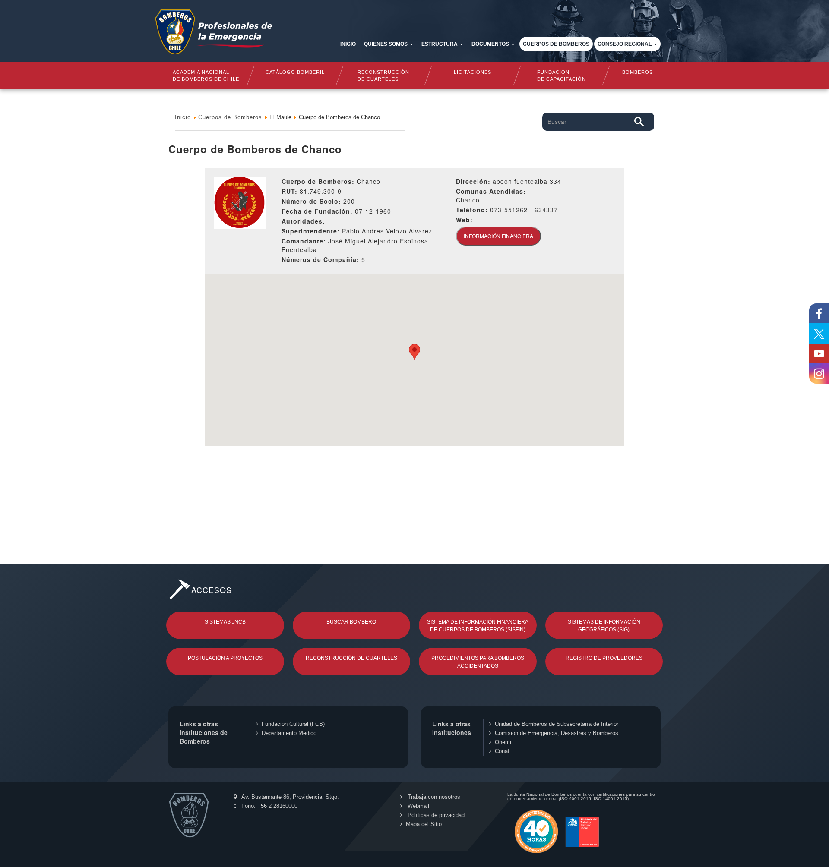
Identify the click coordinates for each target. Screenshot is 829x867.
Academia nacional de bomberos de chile (206, 75)
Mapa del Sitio (424, 824)
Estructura (440, 44)
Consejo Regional (625, 44)
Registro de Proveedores (604, 658)
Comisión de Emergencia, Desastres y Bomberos (556, 733)
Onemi (503, 742)
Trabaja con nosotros (433, 797)
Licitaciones (472, 72)
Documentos (490, 44)
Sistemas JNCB (225, 622)
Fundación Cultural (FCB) (293, 724)
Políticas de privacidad (435, 815)
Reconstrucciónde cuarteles (384, 75)
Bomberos (637, 72)
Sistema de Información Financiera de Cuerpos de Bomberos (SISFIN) (477, 626)
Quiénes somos (386, 44)
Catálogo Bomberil (294, 72)
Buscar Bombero (351, 622)
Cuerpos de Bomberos (556, 44)
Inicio (348, 44)
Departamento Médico (289, 733)
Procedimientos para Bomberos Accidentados (477, 662)
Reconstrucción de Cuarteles (351, 658)
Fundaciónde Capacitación (561, 75)
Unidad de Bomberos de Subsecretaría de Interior (556, 724)
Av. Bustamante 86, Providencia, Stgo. (289, 797)
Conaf (502, 751)
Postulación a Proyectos (225, 658)
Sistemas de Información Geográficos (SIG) (604, 626)
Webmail (417, 806)
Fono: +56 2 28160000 (268, 806)
